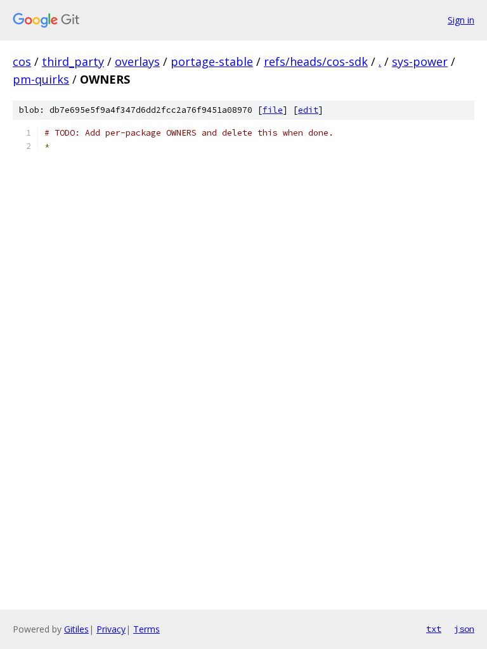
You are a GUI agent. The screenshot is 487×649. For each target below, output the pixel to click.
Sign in (461, 20)
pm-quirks (41, 79)
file (273, 110)
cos (22, 61)
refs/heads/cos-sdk (316, 61)
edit (308, 110)
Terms (146, 629)
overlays (137, 61)
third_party (73, 61)
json (464, 628)
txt (433, 628)
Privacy (111, 629)
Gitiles (76, 629)
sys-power (420, 61)
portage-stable (212, 61)
